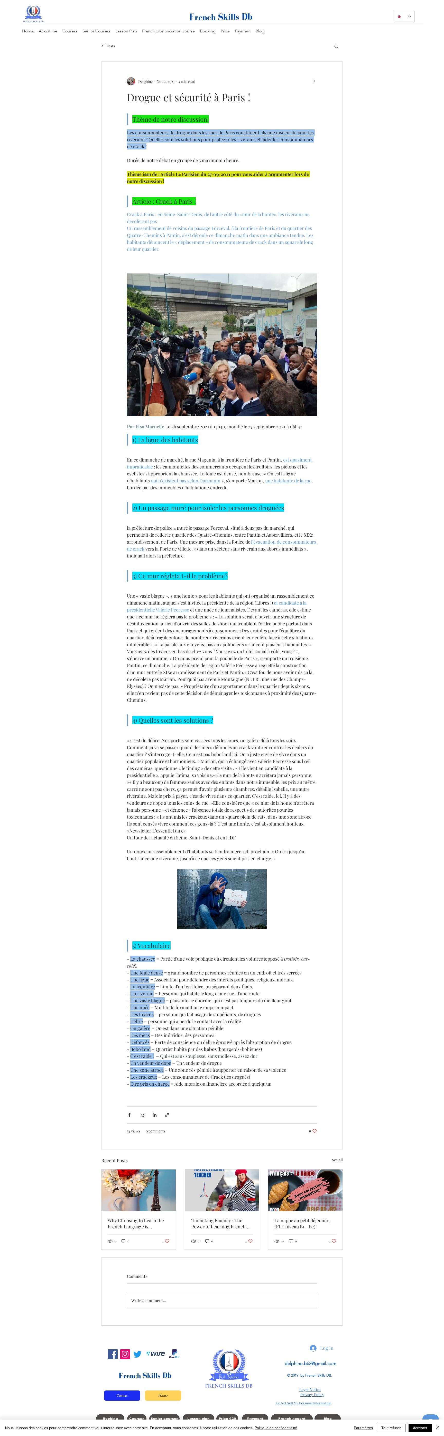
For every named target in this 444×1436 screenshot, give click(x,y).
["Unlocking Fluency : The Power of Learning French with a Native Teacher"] (222, 1190)
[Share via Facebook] (129, 1115)
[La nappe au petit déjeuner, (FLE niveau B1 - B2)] (305, 1190)
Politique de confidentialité (276, 1427)
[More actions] (314, 81)
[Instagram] (125, 1354)
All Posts (108, 45)
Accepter (420, 1427)
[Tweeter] (137, 1354)
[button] (336, 46)
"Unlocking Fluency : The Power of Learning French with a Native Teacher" (218, 1223)
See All (337, 1159)
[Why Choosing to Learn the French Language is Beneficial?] (138, 1190)
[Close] (438, 1428)
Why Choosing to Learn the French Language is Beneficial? (136, 1223)
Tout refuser (391, 1427)
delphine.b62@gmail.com (310, 1363)
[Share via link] (167, 1115)
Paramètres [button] (363, 1427)
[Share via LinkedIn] (154, 1115)
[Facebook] (113, 1354)
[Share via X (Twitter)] (142, 1115)
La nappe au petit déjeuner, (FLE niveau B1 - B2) (302, 1223)
